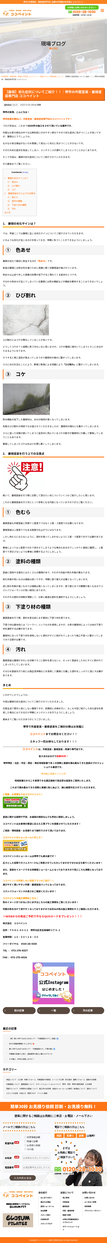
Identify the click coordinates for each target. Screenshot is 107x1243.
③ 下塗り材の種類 (17, 205)
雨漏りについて (12, 1089)
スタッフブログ (46, 1223)
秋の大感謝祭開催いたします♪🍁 (22, 1044)
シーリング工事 (58, 1080)
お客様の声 (45, 1219)
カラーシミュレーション (71, 1228)
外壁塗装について (13, 1084)
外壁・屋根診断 (68, 1210)
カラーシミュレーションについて (48, 1084)
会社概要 (44, 1210)
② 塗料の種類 (15, 201)
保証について (11, 1080)
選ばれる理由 (46, 1202)
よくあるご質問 (90, 1202)
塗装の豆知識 (91, 1080)
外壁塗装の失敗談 (44, 1080)
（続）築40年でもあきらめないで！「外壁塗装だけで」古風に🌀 (34, 1039)
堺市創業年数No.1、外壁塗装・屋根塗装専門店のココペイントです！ (37, 119)
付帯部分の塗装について (28, 1089)
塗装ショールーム (47, 1206)
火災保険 (88, 1084)
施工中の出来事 (45, 1089)
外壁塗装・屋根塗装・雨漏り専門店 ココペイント (20, 76)
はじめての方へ (46, 1197)
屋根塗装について (56, 76)
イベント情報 (42, 1093)
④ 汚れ (12, 208)
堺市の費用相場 (78, 1084)
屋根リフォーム (79, 1080)
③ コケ (12, 189)
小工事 (20, 1080)
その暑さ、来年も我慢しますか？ (21, 1059)
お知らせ (22, 1093)
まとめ (7, 212)
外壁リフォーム (30, 1080)
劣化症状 (68, 1080)
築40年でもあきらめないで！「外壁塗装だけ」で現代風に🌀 (32, 1049)
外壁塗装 (66, 1202)
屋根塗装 (66, 1206)
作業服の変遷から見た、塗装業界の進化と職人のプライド (31, 1054)
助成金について (79, 1089)
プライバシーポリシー (92, 1210)
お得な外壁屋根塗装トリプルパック (71, 1220)
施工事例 (66, 1197)
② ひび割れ (14, 186)
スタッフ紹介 (46, 1215)
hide (25, 172)
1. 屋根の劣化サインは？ (16, 178)
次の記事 (88, 1010)
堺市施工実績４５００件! (53, 774)
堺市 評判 (66, 1084)
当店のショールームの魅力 (62, 1089)
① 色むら (13, 197)
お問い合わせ (89, 1197)
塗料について (92, 1089)
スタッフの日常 (12, 1093)
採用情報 (87, 1206)
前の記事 (19, 1010)
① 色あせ (13, 182)
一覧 (53, 1010)
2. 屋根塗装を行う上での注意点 (19, 193)
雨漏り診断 (67, 1215)
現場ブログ (44, 76)
